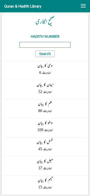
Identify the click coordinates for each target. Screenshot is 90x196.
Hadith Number (45, 36)
